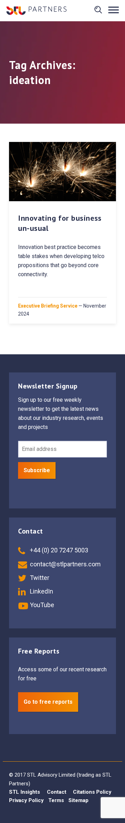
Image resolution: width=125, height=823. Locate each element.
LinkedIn (40, 591)
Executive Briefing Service (47, 306)
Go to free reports (48, 702)
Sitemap (78, 800)
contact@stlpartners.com (64, 564)
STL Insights (24, 792)
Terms (56, 800)
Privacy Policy (26, 800)
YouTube (41, 605)
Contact (56, 792)
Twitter (38, 577)
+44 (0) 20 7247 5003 (58, 550)
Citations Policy (92, 792)
